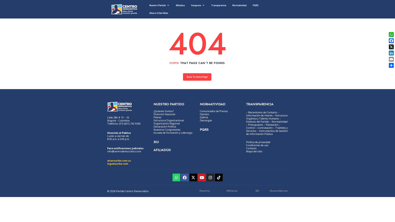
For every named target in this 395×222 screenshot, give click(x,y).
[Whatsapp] (176, 177)
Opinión (204, 114)
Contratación (265, 128)
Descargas (206, 120)
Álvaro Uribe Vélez (158, 13)
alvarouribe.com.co (119, 160)
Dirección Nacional (164, 114)
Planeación (272, 124)
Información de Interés (259, 115)
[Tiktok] (219, 177)
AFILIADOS (162, 149)
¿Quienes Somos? (164, 111)
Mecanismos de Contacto (262, 112)
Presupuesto (255, 124)
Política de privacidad (258, 142)
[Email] (391, 59)
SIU (156, 141)
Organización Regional (167, 123)
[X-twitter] (193, 177)
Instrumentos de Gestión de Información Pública (267, 132)
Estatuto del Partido (257, 121)
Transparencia (218, 5)
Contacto (251, 148)
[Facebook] (185, 177)
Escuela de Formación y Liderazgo (173, 132)
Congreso (196, 5)
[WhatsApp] (391, 34)
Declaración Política (165, 126)
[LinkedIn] (391, 53)
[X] (391, 47)
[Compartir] (391, 65)
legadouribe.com (117, 163)
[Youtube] (202, 177)
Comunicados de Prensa (214, 111)
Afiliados (180, 5)
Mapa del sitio (254, 151)
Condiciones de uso (257, 145)
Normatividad (239, 5)
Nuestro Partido (157, 5)
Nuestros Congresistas (167, 129)
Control (250, 128)
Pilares (157, 117)
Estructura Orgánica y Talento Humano (266, 117)
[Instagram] (210, 177)
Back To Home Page (197, 77)
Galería (204, 117)
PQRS (255, 5)
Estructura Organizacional (169, 120)
